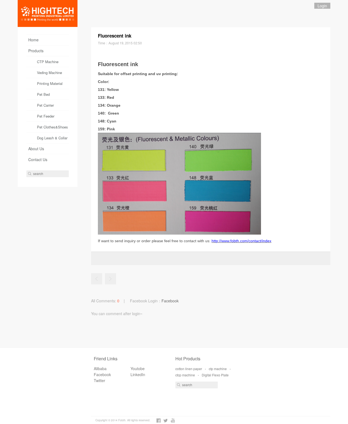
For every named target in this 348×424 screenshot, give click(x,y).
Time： (120, 43)
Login (322, 5)
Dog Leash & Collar (52, 137)
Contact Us (37, 159)
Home (33, 39)
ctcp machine (185, 375)
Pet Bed (43, 94)
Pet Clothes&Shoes (52, 127)
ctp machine (218, 368)
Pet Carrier (45, 105)
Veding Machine (49, 72)
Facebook (170, 300)
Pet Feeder (45, 116)
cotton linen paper (188, 368)
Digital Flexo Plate (215, 375)
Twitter (99, 380)
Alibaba (100, 368)
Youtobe (137, 368)
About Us (36, 148)
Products (36, 50)
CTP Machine (47, 61)
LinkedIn (137, 374)
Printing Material (50, 83)
